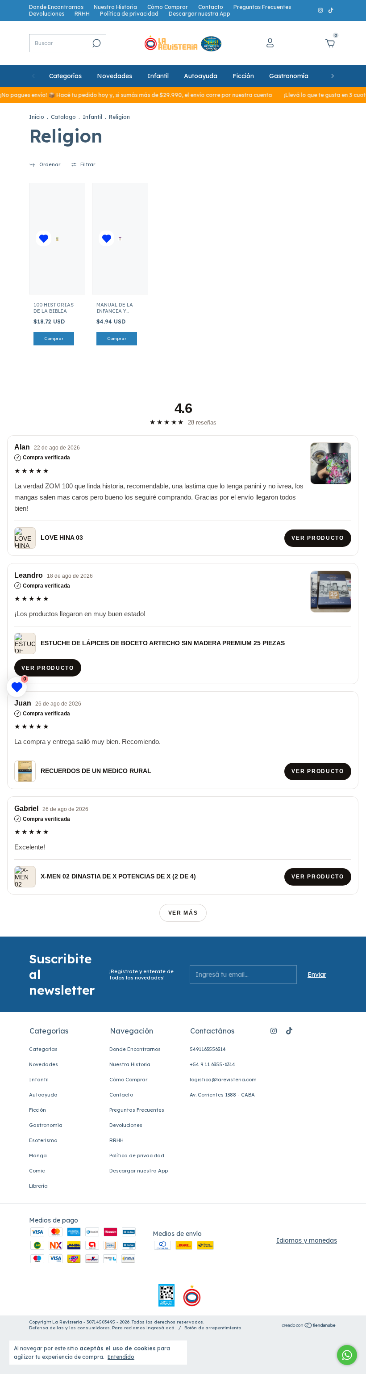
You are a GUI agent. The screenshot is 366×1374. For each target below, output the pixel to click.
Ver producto (318, 538)
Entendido (121, 1356)
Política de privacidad (129, 13)
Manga (38, 1155)
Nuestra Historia (115, 7)
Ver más (183, 913)
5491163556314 (208, 1049)
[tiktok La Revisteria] (330, 10)
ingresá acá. (160, 1328)
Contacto (210, 7)
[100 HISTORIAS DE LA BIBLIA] (56, 239)
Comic (37, 1171)
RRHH (82, 13)
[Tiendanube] (309, 1326)
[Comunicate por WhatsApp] (347, 1355)
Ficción (243, 76)
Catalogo (63, 116)
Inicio (36, 116)
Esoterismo (43, 1140)
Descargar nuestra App (199, 13)
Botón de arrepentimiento (212, 1328)
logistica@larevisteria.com (223, 1079)
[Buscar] (95, 43)
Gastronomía (288, 76)
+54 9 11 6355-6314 (212, 1064)
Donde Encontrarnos (56, 7)
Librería (38, 1186)
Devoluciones (46, 13)
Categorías (65, 76)
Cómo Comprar (167, 7)
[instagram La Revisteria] (321, 10)
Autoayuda (200, 76)
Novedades (114, 76)
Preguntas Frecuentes (262, 7)
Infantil (158, 76)
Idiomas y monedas (306, 1240)
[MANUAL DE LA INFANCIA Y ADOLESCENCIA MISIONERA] (119, 239)
